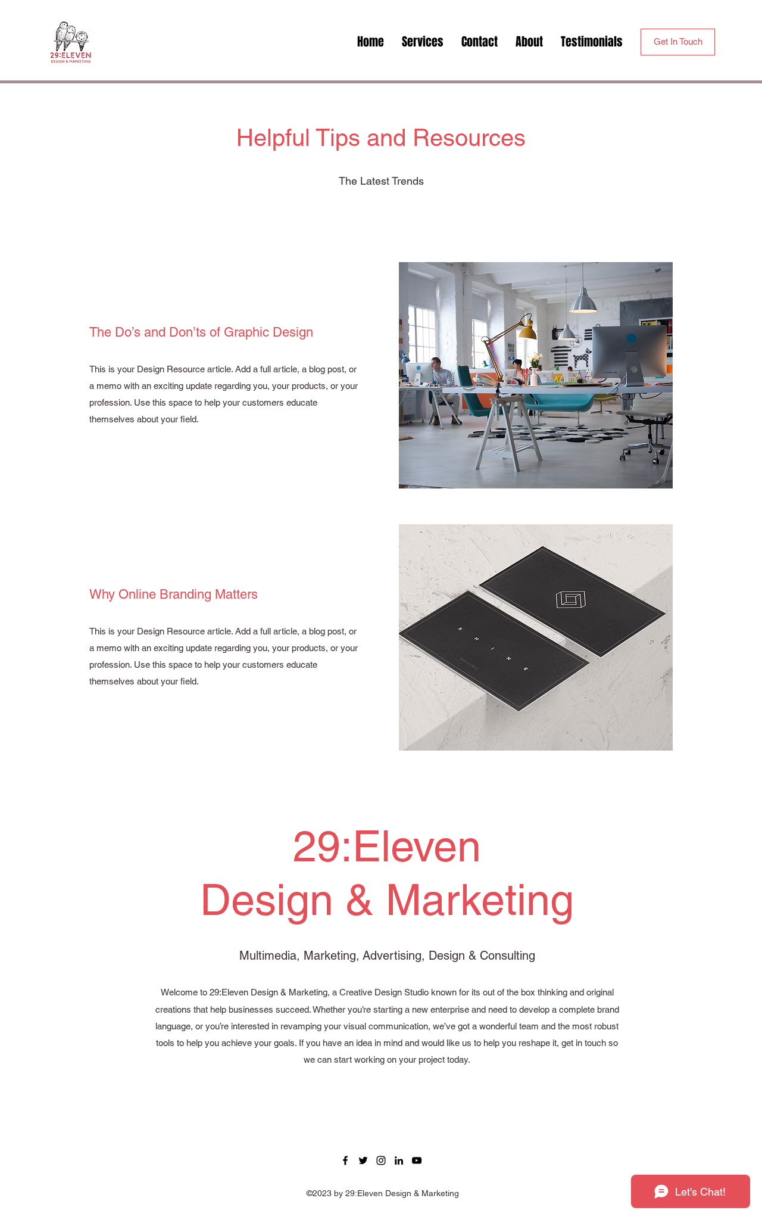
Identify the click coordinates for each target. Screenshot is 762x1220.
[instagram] (381, 1160)
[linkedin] (399, 1160)
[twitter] (363, 1160)
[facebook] (345, 1160)
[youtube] (417, 1160)
